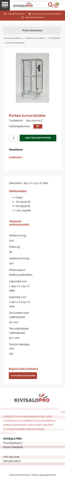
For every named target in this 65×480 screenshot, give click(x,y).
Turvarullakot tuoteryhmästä (22, 375)
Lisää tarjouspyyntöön (38, 138)
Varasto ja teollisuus (13, 38)
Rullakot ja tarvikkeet (35, 38)
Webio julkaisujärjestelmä (44, 475)
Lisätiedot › (16, 157)
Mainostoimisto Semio (19, 475)
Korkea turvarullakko (15, 43)
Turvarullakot (54, 38)
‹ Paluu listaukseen (31, 30)
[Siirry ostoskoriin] (56, 5)
